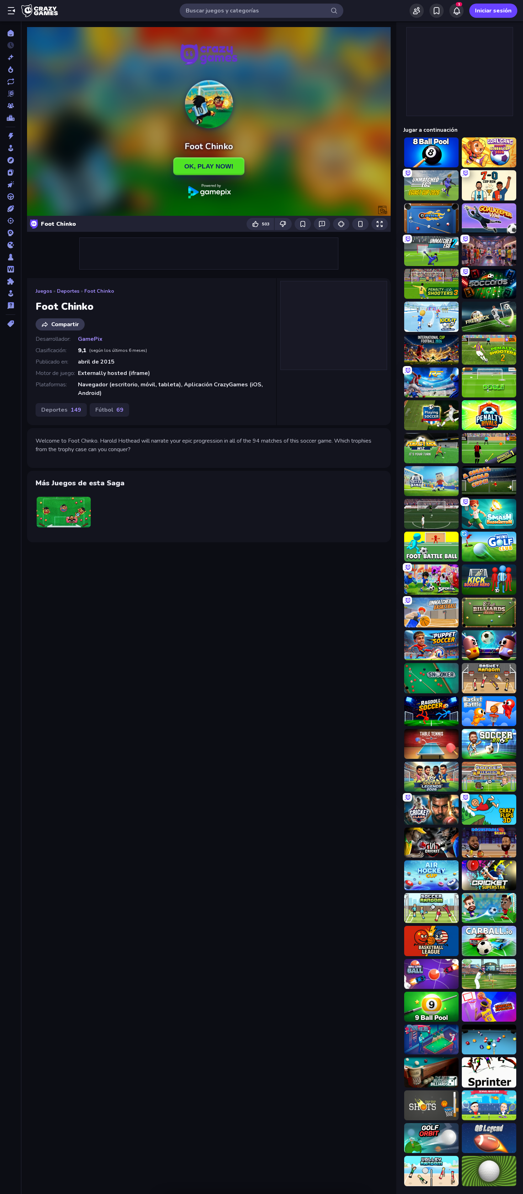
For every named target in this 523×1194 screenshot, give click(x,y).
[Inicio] (10, 33)
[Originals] (10, 94)
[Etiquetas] (10, 324)
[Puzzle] (10, 281)
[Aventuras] (10, 160)
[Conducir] (10, 197)
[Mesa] (10, 257)
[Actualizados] (10, 81)
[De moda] (10, 69)
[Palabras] (10, 269)
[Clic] (10, 184)
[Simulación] (10, 293)
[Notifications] (456, 11)
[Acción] (10, 136)
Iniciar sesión (493, 11)
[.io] (10, 245)
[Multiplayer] (10, 106)
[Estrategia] (10, 233)
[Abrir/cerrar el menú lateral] (11, 10)
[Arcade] (10, 148)
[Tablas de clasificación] (10, 118)
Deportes (68, 291)
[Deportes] (10, 209)
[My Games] (436, 11)
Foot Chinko (99, 291)
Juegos (44, 291)
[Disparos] (10, 221)
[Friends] (417, 11)
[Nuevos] (10, 57)
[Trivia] (10, 305)
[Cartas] (10, 172)
